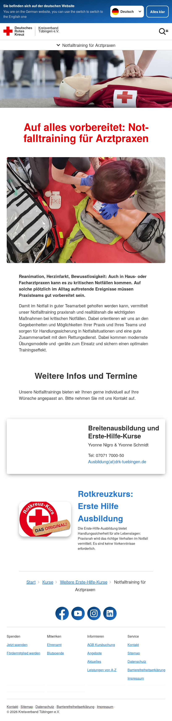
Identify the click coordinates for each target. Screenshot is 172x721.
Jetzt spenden (17, 644)
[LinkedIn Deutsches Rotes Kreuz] (110, 613)
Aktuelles (94, 661)
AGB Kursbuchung (101, 644)
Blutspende (55, 653)
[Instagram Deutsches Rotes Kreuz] (94, 613)
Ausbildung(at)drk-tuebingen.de (117, 461)
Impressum (136, 678)
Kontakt (133, 644)
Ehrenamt (54, 644)
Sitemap (134, 653)
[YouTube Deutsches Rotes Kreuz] (78, 613)
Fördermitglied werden (23, 653)
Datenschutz (137, 661)
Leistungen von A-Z (101, 669)
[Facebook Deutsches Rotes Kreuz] (62, 613)
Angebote (94, 653)
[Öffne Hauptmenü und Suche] (164, 31)
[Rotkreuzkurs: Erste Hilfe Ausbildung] (45, 519)
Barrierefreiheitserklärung (146, 669)
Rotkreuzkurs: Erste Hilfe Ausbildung (105, 506)
